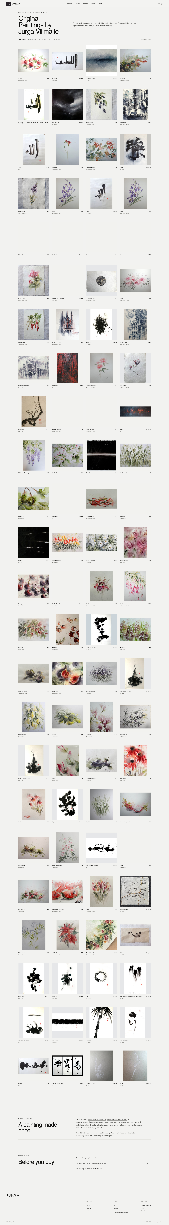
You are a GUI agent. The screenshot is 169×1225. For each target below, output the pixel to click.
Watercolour (32, 39)
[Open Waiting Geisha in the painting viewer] (135, 1022)
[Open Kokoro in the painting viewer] (135, 935)
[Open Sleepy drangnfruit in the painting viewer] (135, 804)
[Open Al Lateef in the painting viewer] (67, 60)
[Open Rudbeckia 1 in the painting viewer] (135, 760)
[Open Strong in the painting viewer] (135, 149)
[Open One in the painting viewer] (101, 978)
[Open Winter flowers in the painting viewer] (67, 935)
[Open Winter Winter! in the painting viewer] (101, 935)
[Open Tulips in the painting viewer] (101, 891)
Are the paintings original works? (86, 1158)
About (100, 3)
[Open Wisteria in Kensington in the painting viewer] (33, 455)
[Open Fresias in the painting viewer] (101, 586)
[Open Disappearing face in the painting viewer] (101, 629)
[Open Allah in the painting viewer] (33, 149)
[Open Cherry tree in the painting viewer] (33, 411)
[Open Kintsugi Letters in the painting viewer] (135, 891)
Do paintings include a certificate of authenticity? (91, 1163)
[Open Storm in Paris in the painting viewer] (135, 324)
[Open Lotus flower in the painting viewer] (33, 280)
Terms (161, 1222)
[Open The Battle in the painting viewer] (67, 1022)
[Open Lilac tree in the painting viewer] (135, 237)
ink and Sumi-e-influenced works (117, 1119)
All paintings (22, 39)
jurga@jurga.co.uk (146, 1205)
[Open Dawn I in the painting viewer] (101, 455)
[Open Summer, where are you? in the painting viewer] (67, 891)
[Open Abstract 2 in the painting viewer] (67, 368)
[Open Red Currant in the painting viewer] (33, 324)
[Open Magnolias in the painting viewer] (101, 717)
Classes (78, 3)
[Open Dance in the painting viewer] (135, 411)
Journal (93, 3)
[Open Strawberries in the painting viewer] (33, 891)
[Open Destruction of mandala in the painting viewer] (67, 586)
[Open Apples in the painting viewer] (33, 60)
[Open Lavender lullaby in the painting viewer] (101, 673)
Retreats (85, 3)
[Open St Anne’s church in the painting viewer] (67, 324)
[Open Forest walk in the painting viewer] (67, 498)
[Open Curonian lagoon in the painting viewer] (101, 60)
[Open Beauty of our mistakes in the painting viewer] (67, 280)
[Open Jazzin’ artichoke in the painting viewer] (33, 673)
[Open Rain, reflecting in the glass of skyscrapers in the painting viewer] (135, 978)
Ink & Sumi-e (42, 39)
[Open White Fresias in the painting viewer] (33, 935)
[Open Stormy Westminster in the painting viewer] (33, 368)
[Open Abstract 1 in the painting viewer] (101, 237)
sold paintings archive (82, 1136)
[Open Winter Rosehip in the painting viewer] (67, 411)
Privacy (156, 1222)
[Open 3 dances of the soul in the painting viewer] (67, 1066)
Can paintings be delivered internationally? (89, 1169)
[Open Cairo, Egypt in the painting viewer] (135, 104)
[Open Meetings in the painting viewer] (67, 978)
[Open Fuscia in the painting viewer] (135, 586)
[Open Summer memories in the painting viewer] (101, 368)
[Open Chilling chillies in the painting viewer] (101, 498)
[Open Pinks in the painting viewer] (135, 280)
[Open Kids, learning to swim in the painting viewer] (101, 847)
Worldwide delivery (148, 1222)
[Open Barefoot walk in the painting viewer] (135, 455)
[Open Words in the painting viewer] (33, 1066)
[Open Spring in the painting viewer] (135, 847)
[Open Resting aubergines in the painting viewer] (101, 760)
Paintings (69, 3)
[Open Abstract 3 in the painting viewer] (67, 237)
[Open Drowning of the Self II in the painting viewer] (33, 760)
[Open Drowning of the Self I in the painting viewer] (135, 673)
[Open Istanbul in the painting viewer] (33, 237)
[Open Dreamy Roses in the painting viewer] (135, 542)
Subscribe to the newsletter (121, 1212)
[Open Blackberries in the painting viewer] (101, 104)
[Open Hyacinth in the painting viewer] (135, 629)
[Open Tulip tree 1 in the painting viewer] (135, 368)
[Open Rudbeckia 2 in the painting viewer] (33, 804)
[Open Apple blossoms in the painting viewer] (67, 455)
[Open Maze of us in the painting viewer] (33, 978)
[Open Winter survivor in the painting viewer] (101, 411)
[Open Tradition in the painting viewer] (101, 1022)
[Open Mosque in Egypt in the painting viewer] (101, 1066)
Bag (160, 3)
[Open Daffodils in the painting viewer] (135, 498)
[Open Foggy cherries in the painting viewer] (33, 586)
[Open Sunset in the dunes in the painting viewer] (33, 1022)
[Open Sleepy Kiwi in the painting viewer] (33, 847)
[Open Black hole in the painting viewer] (101, 324)
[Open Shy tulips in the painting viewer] (101, 804)
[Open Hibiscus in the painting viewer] (33, 629)
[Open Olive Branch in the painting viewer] (135, 717)
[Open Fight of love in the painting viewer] (67, 804)
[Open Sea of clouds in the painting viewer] (67, 104)
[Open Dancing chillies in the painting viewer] (67, 542)
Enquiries (143, 1211)
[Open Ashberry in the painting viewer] (135, 60)
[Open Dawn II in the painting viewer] (33, 542)
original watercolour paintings (97, 1119)
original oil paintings (82, 1122)
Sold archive (56, 39)
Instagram (143, 1208)
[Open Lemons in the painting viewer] (67, 717)
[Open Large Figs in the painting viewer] (67, 673)
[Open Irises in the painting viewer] (67, 193)
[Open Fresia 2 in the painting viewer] (67, 149)
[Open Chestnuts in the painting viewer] (33, 498)
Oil (49, 39)
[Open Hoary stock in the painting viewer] (33, 193)
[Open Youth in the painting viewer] (135, 1066)
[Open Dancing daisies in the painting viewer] (101, 542)
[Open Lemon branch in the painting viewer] (33, 717)
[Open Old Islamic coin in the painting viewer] (101, 280)
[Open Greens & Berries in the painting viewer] (101, 149)
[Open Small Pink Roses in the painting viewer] (67, 847)
